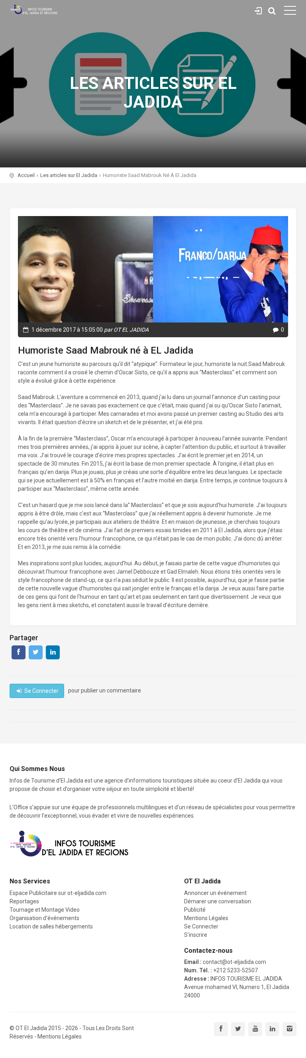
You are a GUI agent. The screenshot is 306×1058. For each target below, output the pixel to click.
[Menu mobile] (290, 12)
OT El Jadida (31, 1028)
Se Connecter (258, 9)
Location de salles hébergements (51, 926)
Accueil (26, 175)
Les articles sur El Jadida (68, 175)
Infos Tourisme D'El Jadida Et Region (34, 10)
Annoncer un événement (215, 893)
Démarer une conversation (217, 901)
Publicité (195, 910)
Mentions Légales (206, 918)
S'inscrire (195, 935)
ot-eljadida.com (86, 893)
